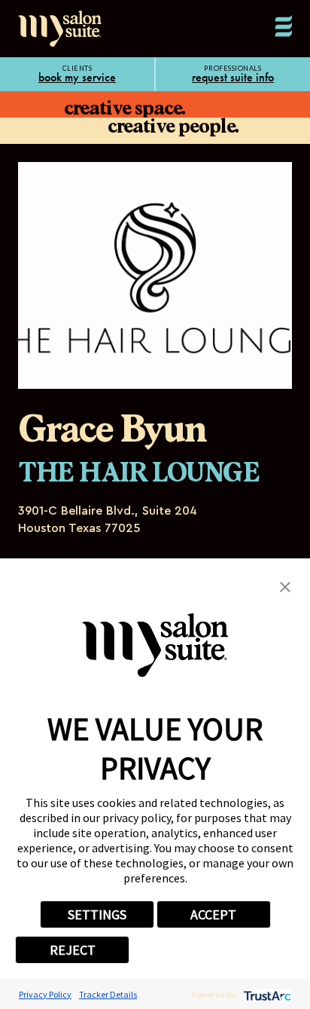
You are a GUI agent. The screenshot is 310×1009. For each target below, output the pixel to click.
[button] (285, 585)
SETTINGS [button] (97, 914)
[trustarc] (266, 994)
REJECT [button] (73, 950)
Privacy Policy (45, 994)
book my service (77, 78)
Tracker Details (108, 994)
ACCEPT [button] (213, 914)
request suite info (233, 78)
